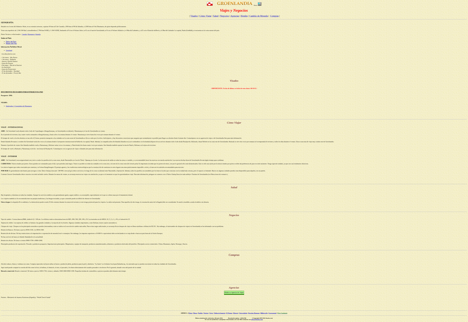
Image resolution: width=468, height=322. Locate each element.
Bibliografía (264, 313)
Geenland (9, 50)
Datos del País (11, 42)
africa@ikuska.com (257, 319)
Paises (190, 313)
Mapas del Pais (11, 43)
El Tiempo (229, 313)
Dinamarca (31, 34)
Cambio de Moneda (258, 16)
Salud (215, 16)
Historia (235, 313)
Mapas (195, 313)
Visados (194, 16)
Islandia (38, 34)
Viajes (211, 313)
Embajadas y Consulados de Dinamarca (19, 106)
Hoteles (244, 16)
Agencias (234, 16)
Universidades (243, 313)
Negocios (224, 16)
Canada (24, 34)
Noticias (206, 313)
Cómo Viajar (205, 16)
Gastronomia (272, 313)
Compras (274, 16)
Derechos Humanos (254, 313)
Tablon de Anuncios (219, 313)
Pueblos (200, 313)
